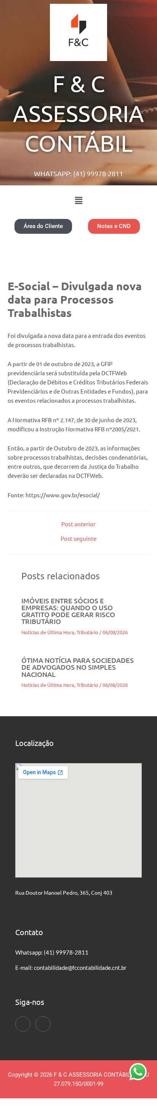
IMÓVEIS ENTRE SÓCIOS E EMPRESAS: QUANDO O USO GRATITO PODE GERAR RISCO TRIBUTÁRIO (68, 611)
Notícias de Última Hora (47, 632)
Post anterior (78, 524)
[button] (78, 200)
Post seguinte (78, 539)
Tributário (87, 632)
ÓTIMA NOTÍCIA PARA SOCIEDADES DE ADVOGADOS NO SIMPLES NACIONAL (77, 667)
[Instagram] (43, 1024)
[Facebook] (22, 1024)
